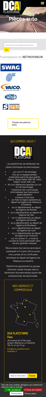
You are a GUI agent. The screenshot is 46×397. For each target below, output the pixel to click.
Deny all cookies (34, 390)
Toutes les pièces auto (21, 123)
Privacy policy (30, 393)
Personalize (16, 393)
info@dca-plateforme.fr (18, 349)
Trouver (32, 375)
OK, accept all (13, 390)
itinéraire (11, 351)
